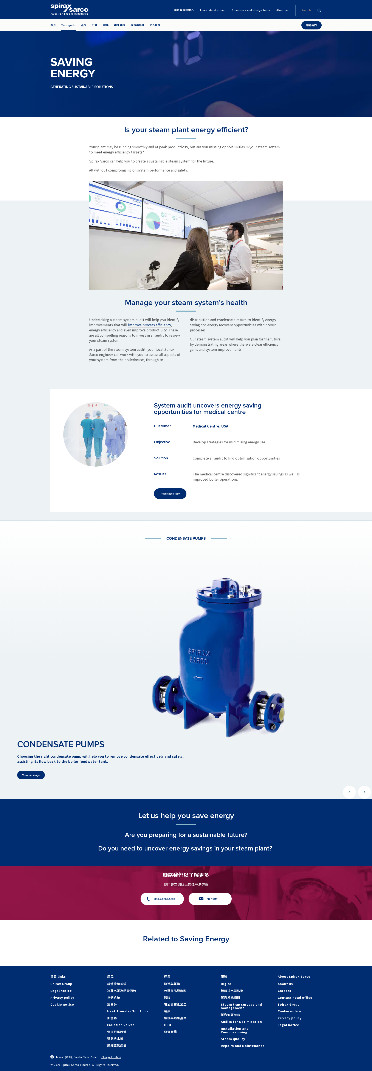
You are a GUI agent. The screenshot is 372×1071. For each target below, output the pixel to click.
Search (319, 10)
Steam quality (233, 1039)
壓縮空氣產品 (117, 1045)
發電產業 (170, 1032)
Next (364, 792)
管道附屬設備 (117, 1032)
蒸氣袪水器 (115, 1038)
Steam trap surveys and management (241, 1006)
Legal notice (61, 990)
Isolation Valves (121, 1025)
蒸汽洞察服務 (230, 1015)
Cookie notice (62, 1004)
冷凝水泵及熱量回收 (121, 990)
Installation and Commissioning (235, 1030)
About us (285, 984)
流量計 (112, 1004)
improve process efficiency (149, 324)
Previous (349, 792)
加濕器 (112, 1018)
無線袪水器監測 (232, 990)
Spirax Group (61, 984)
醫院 (167, 997)
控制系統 (113, 997)
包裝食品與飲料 (175, 990)
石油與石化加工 (175, 1004)
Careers (284, 990)
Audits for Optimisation (241, 1021)
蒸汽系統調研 (230, 997)
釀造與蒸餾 (172, 984)
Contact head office (295, 997)
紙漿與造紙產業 (175, 1018)
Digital (226, 984)
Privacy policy (62, 997)
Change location (111, 1057)
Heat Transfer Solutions (128, 1011)
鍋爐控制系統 (117, 984)
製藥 (167, 1011)
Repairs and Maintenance (243, 1045)
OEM (167, 1025)
